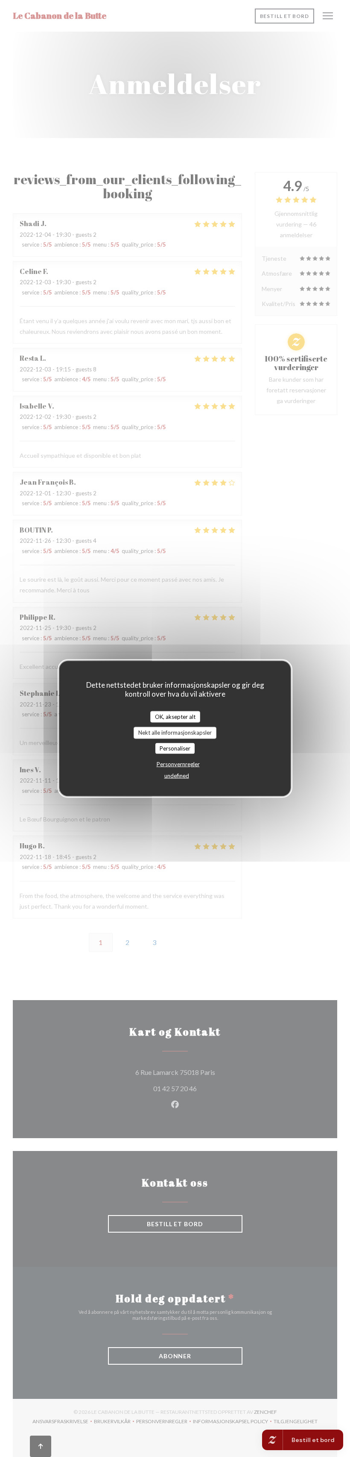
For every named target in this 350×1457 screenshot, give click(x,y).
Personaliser (175, 748)
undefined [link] (176, 775)
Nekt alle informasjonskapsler (175, 732)
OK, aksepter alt (175, 716)
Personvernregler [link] (178, 764)
